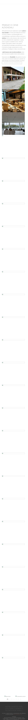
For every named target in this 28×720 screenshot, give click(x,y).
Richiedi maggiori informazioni (12, 62)
